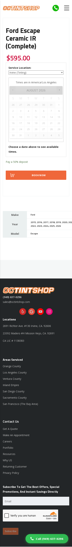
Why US (7, 460)
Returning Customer (15, 466)
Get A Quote (10, 429)
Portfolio (8, 447)
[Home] (21, 8)
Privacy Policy (11, 473)
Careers (7, 441)
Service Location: (19, 67)
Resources (9, 454)
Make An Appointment (16, 435)
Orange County (12, 366)
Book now (39, 175)
